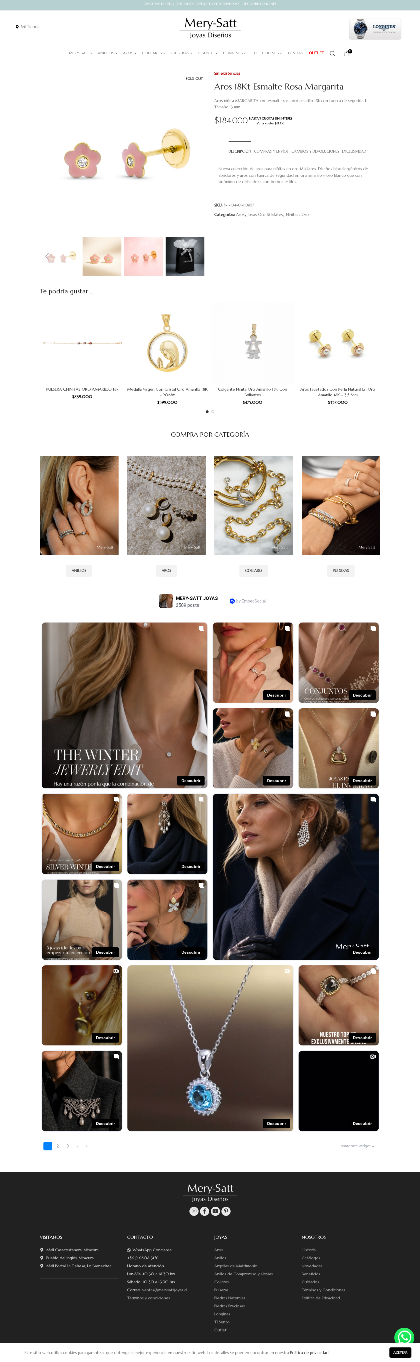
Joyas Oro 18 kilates (265, 214)
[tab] (240, 149)
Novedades (312, 1265)
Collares (221, 1282)
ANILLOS (79, 570)
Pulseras (221, 1290)
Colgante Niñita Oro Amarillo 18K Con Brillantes (252, 392)
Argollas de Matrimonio (235, 1265)
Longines (222, 1314)
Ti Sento (222, 1322)
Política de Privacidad (321, 1298)
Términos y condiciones (148, 1298)
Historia (309, 1249)
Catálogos (311, 1257)
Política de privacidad (309, 1352)
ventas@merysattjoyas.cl (164, 1290)
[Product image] (82, 343)
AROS (166, 570)
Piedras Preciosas (229, 1306)
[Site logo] (210, 28)
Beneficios (311, 1273)
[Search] (332, 53)
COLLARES (253, 570)
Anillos (220, 1257)
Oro (305, 214)
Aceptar (400, 1352)
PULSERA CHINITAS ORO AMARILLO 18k (82, 389)
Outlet (220, 1330)
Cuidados (310, 1282)
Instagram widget (355, 1146)
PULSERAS (341, 570)
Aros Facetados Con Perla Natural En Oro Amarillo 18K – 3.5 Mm (337, 392)
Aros (240, 214)
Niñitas (292, 214)
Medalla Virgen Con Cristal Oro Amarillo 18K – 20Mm (167, 392)
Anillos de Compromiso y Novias (243, 1273)
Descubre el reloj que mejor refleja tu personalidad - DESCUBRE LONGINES (210, 3)
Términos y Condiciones (323, 1290)
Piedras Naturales (229, 1298)
